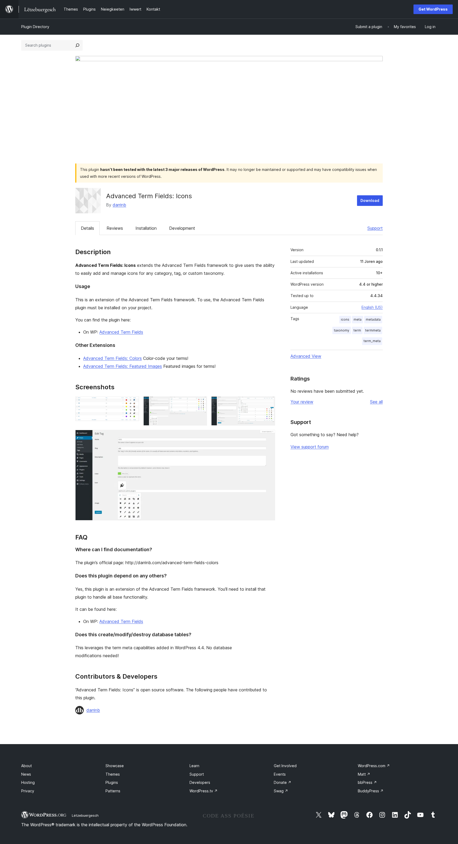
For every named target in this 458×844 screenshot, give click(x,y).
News (26, 774)
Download (369, 200)
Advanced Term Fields (121, 332)
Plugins (111, 782)
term (357, 330)
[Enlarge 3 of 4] (268, 403)
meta (358, 319)
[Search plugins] (77, 45)
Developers (200, 782)
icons (345, 319)
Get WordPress (433, 9)
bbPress (367, 782)
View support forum (309, 446)
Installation (146, 228)
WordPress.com (374, 765)
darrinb (119, 204)
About (26, 765)
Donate (282, 782)
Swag (281, 791)
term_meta (372, 341)
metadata (373, 319)
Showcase (114, 765)
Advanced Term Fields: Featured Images (122, 366)
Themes (112, 774)
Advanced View (305, 356)
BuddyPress (371, 791)
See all (376, 401)
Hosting (28, 782)
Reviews (115, 228)
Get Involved (285, 765)
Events (280, 774)
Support (375, 228)
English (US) (372, 307)
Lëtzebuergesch (85, 815)
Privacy (27, 791)
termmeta (373, 330)
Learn (194, 765)
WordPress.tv (204, 791)
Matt (364, 774)
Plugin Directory (35, 26)
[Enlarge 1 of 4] (132, 403)
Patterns (112, 791)
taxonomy (341, 330)
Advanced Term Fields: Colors (112, 358)
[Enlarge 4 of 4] (268, 437)
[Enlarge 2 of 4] (199, 403)
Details (87, 228)
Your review (301, 401)
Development (182, 228)
